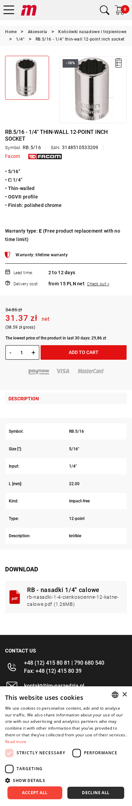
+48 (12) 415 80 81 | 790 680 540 (64, 663)
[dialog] (66, 746)
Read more (16, 741)
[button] (64, 90)
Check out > (98, 284)
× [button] (124, 694)
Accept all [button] (34, 793)
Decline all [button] (95, 793)
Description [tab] (23, 398)
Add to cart (83, 352)
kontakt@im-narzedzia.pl (54, 686)
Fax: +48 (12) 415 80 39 (53, 671)
